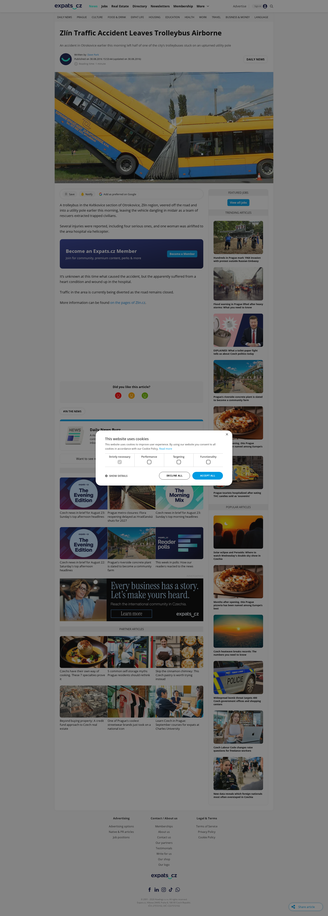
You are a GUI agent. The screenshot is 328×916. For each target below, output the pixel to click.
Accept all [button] (207, 475)
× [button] (227, 434)
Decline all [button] (174, 475)
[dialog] (164, 458)
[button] (116, 476)
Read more (165, 448)
